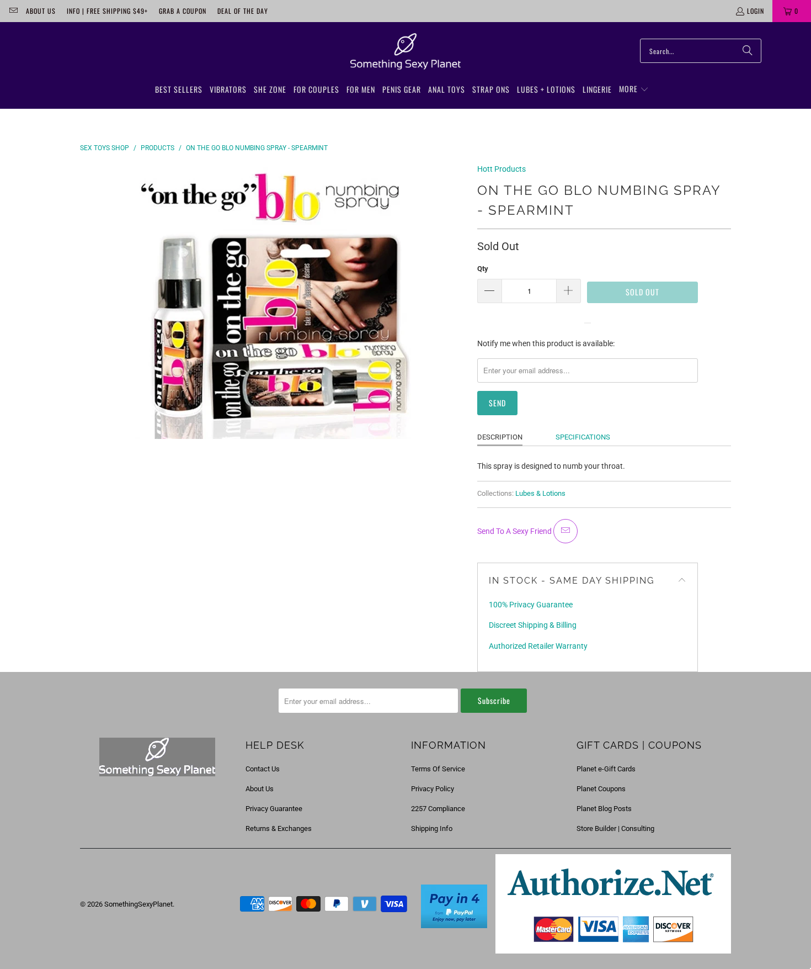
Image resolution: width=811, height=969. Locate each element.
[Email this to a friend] (565, 531)
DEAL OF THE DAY (242, 10)
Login (755, 10)
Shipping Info (431, 828)
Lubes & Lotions (540, 493)
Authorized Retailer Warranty (538, 646)
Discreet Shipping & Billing (533, 625)
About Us (41, 10)
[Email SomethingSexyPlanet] (13, 10)
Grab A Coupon (182, 10)
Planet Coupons (601, 789)
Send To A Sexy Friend (515, 531)
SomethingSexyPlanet (138, 904)
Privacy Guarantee (274, 808)
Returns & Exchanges (279, 828)
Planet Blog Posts (604, 808)
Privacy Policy (432, 789)
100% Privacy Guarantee (531, 604)
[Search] (747, 51)
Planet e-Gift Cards (606, 769)
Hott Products (501, 169)
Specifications (583, 437)
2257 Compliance (438, 808)
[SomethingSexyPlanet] (405, 52)
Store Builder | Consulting (615, 828)
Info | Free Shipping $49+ (107, 10)
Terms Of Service (438, 769)
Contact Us (263, 769)
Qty (482, 268)
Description (499, 437)
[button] (634, 89)
